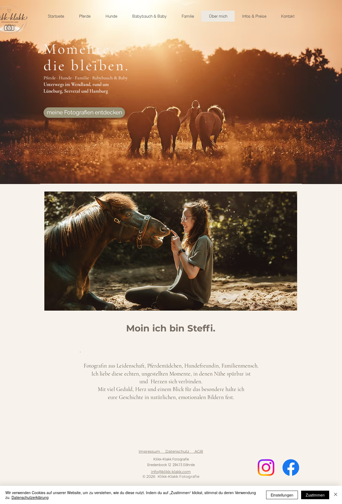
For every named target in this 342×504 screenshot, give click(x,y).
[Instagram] (266, 467)
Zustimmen (315, 495)
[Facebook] (291, 467)
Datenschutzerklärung (30, 497)
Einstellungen (282, 495)
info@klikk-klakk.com (171, 471)
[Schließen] (335, 495)
